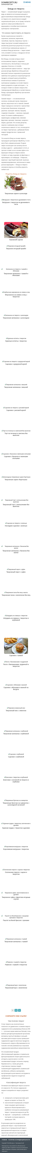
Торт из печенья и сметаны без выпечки (16, 434)
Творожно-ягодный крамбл (16, 249)
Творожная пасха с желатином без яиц (16, 595)
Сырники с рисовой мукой (16, 410)
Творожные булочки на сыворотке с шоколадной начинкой (16, 804)
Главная (4, 1140)
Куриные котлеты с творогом (16, 341)
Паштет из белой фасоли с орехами (16, 920)
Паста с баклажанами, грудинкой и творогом (16, 665)
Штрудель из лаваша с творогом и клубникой (16, 619)
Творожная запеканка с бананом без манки (16, 552)
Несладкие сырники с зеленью (16, 526)
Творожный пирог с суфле (16, 572)
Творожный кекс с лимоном (16, 711)
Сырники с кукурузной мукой (16, 364)
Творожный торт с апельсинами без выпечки (16, 505)
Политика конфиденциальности (19, 1140)
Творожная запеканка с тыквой (16, 942)
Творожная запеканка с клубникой (16, 734)
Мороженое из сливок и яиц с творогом (16, 296)
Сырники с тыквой (16, 655)
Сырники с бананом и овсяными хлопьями (16, 457)
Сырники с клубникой (16, 757)
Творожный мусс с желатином (16, 988)
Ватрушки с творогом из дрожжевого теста (16, 203)
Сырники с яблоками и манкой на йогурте (16, 688)
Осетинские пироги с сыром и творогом (16, 873)
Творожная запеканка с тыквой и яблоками (16, 274)
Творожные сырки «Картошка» (16, 480)
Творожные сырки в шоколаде (16, 193)
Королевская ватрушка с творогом (16, 849)
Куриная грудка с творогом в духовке (16, 828)
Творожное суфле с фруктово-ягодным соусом (16, 898)
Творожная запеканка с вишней (16, 387)
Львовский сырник (16, 240)
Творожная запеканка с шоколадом (16, 318)
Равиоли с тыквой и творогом (16, 965)
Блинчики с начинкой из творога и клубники (16, 781)
